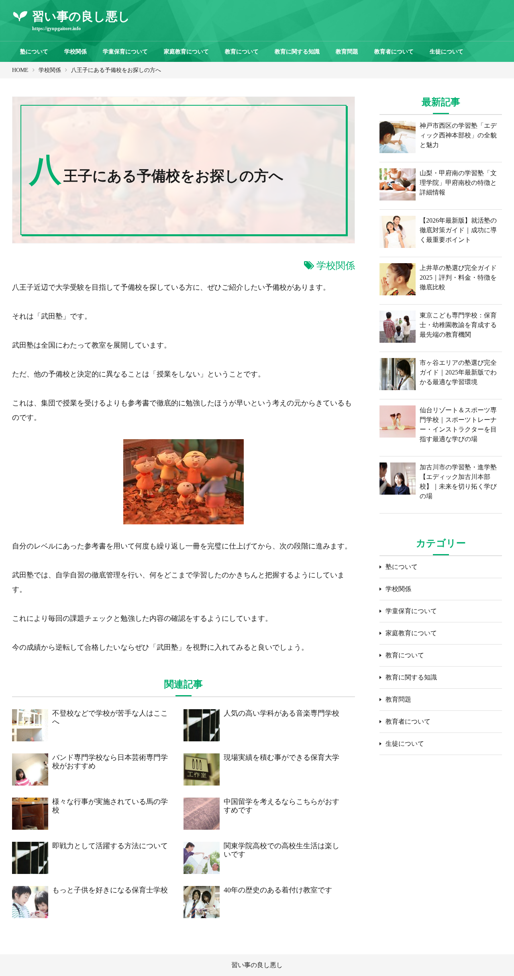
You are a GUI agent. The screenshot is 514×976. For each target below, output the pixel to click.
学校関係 (75, 52)
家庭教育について (186, 52)
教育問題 (347, 52)
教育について (242, 52)
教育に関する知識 (297, 52)
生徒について (446, 52)
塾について (34, 52)
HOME (20, 70)
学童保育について (125, 52)
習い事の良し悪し (257, 965)
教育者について (394, 52)
